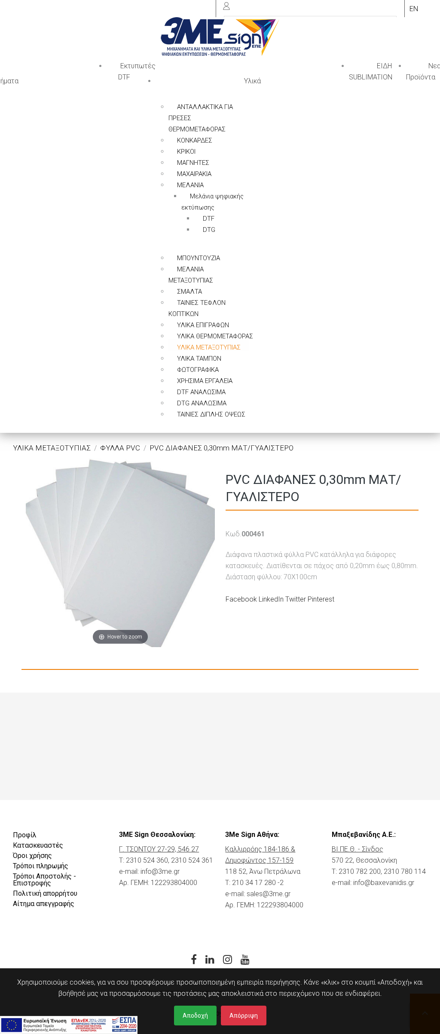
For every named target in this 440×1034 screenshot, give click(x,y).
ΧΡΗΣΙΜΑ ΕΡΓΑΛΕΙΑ (204, 381)
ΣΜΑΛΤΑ (189, 291)
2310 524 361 (192, 860)
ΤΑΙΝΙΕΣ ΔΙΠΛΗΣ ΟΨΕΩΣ (211, 414)
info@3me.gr (160, 871)
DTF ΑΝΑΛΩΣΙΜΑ (201, 392)
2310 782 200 (360, 871)
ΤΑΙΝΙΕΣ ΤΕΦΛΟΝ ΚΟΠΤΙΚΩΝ (197, 308)
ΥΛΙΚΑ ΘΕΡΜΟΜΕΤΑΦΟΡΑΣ (215, 336)
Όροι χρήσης (32, 856)
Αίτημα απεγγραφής (43, 904)
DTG (209, 230)
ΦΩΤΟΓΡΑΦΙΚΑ (198, 370)
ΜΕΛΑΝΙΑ (190, 185)
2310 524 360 (147, 860)
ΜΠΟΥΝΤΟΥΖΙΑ (198, 258)
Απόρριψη (243, 1015)
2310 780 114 (405, 871)
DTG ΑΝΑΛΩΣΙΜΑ (201, 403)
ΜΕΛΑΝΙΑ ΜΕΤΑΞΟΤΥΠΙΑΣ (190, 274)
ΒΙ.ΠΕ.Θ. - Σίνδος (357, 849)
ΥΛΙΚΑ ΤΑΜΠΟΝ (199, 358)
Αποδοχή (195, 1015)
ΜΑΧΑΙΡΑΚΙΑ (194, 174)
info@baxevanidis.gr (383, 883)
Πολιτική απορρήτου (45, 893)
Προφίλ (25, 835)
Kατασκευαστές (38, 845)
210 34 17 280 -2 (258, 883)
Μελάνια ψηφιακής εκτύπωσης (212, 201)
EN (413, 9)
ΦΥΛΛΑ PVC (120, 448)
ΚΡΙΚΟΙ (186, 151)
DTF (208, 218)
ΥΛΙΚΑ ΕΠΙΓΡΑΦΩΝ (203, 325)
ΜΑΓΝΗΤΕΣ (193, 163)
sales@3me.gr (268, 894)
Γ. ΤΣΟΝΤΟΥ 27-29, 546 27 (159, 849)
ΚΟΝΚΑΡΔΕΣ (194, 140)
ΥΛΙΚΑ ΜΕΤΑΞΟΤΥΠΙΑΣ (209, 347)
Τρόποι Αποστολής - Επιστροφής (44, 879)
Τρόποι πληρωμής (40, 866)
